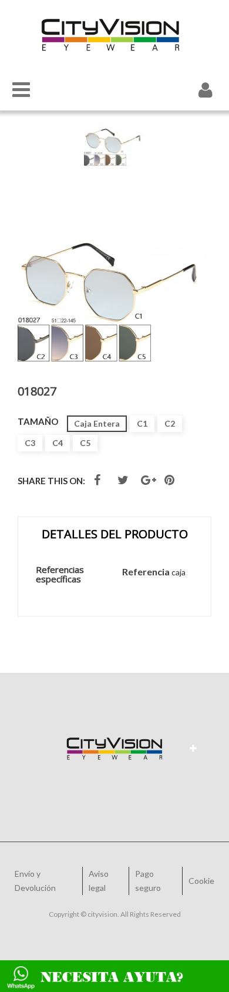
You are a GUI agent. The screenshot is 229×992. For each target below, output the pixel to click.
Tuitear (124, 482)
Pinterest (171, 482)
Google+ (150, 482)
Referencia (146, 571)
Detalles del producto (115, 534)
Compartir (98, 482)
